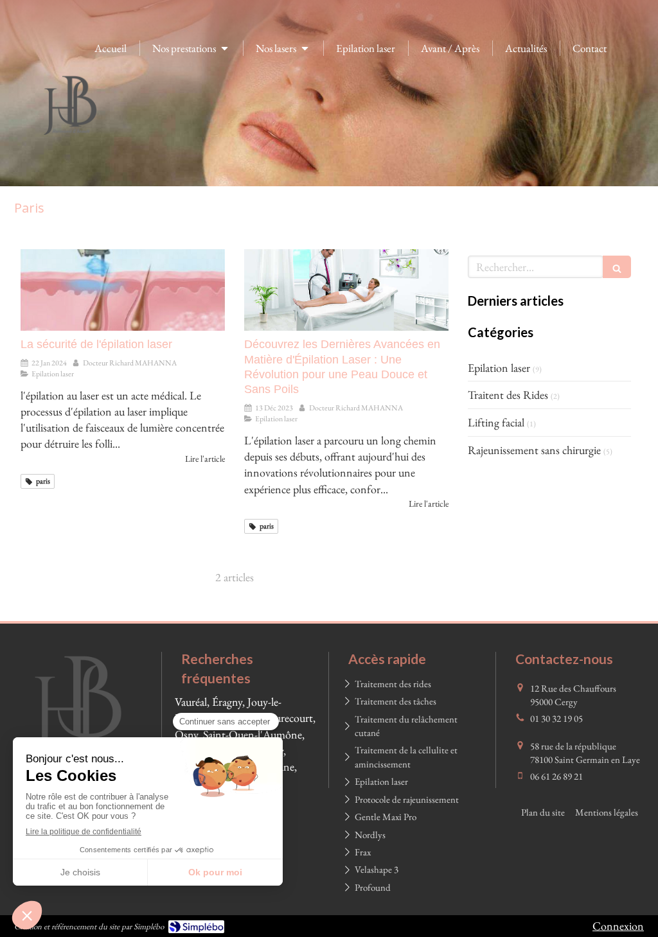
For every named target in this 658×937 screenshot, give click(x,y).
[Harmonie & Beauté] (70, 144)
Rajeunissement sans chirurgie (534, 449)
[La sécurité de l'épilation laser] (123, 290)
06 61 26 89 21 (556, 776)
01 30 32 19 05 (556, 718)
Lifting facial (496, 422)
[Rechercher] (617, 267)
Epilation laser (499, 367)
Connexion (618, 925)
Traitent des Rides (508, 394)
